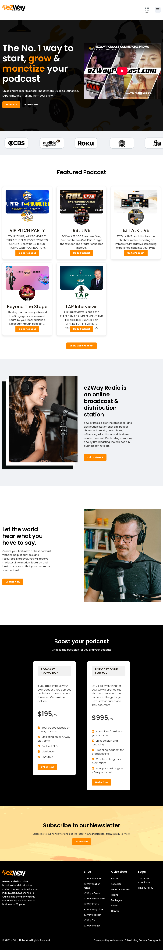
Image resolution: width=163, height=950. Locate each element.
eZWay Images (92, 925)
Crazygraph (154, 940)
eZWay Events (91, 904)
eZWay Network (92, 878)
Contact (115, 911)
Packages (116, 900)
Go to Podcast (27, 253)
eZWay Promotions (94, 898)
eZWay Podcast (92, 914)
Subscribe (81, 841)
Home (114, 878)
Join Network (95, 457)
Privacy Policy (145, 887)
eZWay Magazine (93, 909)
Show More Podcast (81, 345)
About (114, 905)
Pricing (114, 894)
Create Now (13, 581)
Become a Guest (120, 889)
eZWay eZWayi (92, 893)
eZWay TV (89, 920)
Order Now (47, 766)
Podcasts (11, 104)
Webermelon (117, 940)
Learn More (31, 104)
